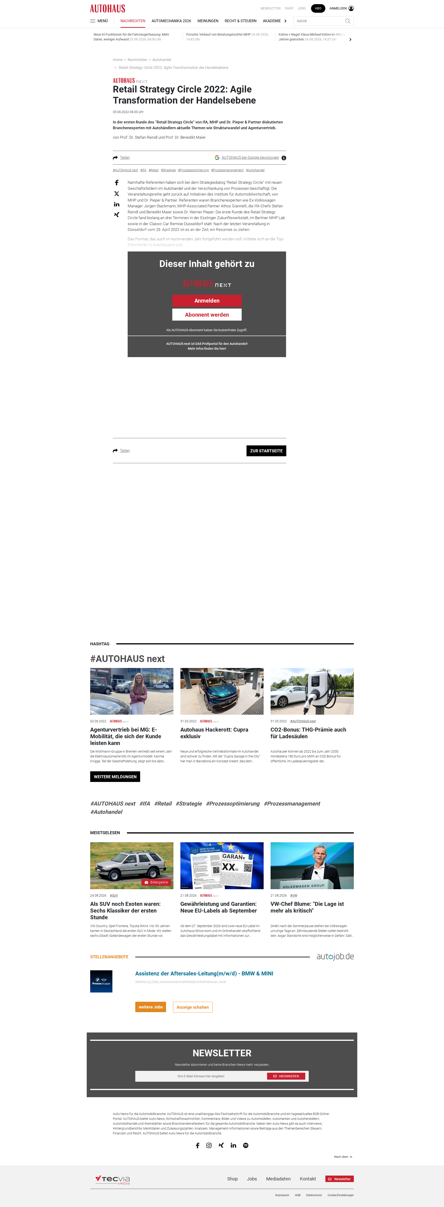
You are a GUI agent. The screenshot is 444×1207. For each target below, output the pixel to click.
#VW (293, 895)
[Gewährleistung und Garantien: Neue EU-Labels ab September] (222, 865)
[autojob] (335, 957)
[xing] (221, 1145)
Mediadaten (278, 1179)
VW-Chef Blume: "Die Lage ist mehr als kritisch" (307, 907)
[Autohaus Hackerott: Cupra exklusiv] (222, 691)
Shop (289, 8)
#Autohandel (106, 812)
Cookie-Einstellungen (341, 1195)
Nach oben (341, 1156)
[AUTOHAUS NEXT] (207, 283)
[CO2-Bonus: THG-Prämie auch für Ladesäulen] (312, 691)
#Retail (162, 803)
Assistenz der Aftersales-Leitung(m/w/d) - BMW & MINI (204, 973)
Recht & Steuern (240, 21)
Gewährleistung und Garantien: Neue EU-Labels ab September (218, 907)
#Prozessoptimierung (232, 803)
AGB (297, 1195)
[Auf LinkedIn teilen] (116, 204)
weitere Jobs (151, 1007)
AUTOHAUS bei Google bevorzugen (250, 157)
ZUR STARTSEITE (266, 450)
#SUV (114, 895)
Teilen (125, 157)
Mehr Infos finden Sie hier (206, 348)
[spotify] (245, 1145)
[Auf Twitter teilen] (116, 193)
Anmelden (206, 300)
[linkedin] (233, 1145)
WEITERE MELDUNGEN (115, 776)
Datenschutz (314, 1195)
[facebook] (197, 1145)
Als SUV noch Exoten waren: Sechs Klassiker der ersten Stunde (125, 911)
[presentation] (350, 39)
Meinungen (207, 21)
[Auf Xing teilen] (116, 214)
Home (118, 60)
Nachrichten (132, 21)
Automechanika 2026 (171, 21)
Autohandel (161, 60)
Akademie (272, 21)
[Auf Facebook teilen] (116, 182)
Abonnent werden (207, 315)
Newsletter (271, 8)
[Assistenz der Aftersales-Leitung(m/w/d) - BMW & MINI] (101, 981)
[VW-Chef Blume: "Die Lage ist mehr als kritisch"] (312, 865)
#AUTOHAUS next (127, 658)
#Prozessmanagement (292, 803)
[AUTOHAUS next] (130, 80)
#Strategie (189, 803)
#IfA (144, 803)
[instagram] (209, 1145)
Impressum (282, 1195)
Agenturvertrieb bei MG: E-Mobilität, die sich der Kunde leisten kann (125, 736)
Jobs (302, 8)
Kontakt (308, 1179)
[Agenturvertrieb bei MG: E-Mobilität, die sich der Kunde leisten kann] (131, 691)
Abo (318, 8)
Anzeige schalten (193, 1007)
